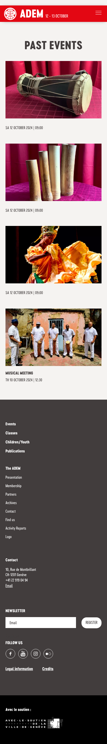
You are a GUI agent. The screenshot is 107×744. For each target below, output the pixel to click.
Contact (10, 511)
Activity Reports (15, 528)
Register (91, 623)
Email (9, 586)
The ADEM (13, 469)
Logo (8, 537)
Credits (48, 669)
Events (10, 424)
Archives (11, 503)
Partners (10, 494)
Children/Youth (17, 442)
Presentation (13, 477)
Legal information (19, 669)
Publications (15, 452)
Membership (13, 486)
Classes (11, 433)
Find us (10, 520)
